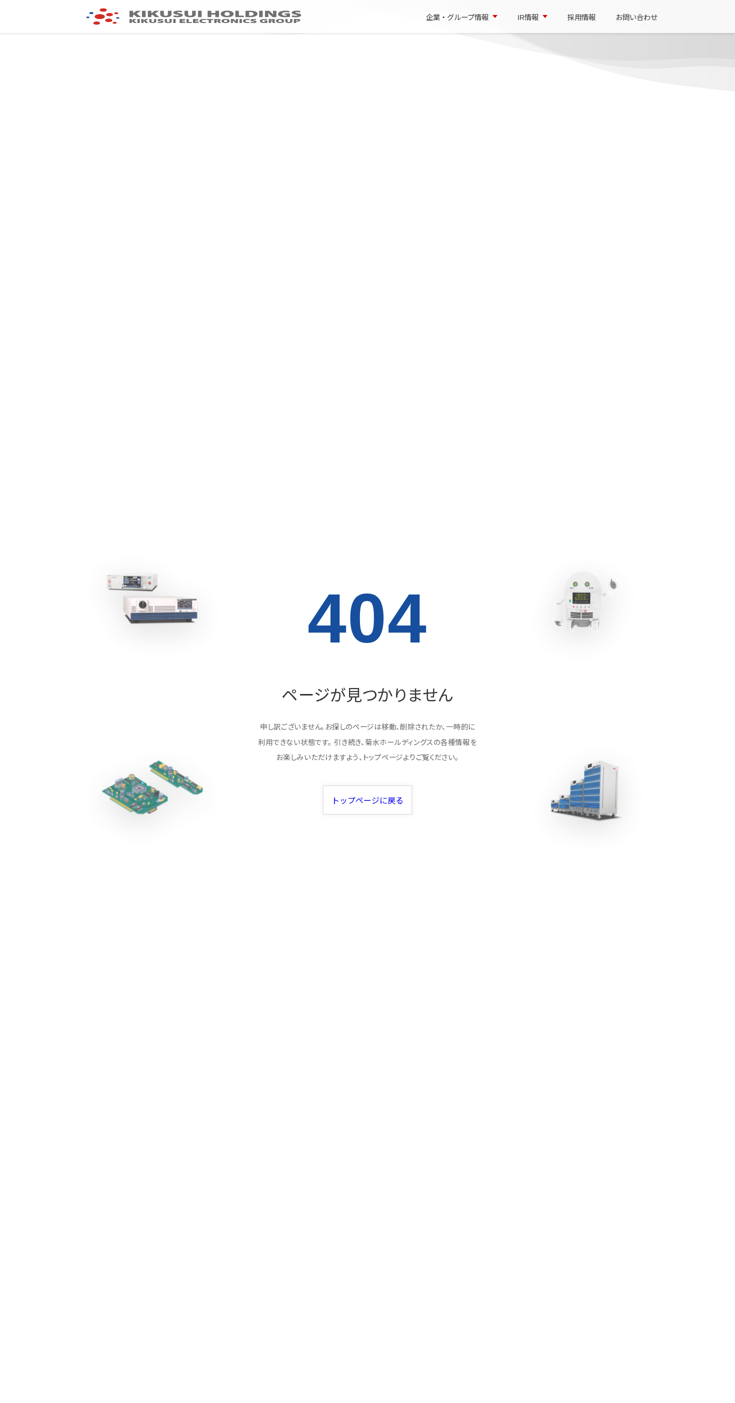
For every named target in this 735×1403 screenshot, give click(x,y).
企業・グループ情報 (457, 18)
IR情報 (528, 18)
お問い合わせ (637, 18)
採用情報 (582, 18)
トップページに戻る (368, 800)
